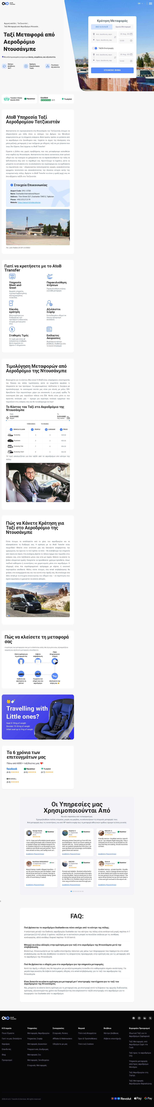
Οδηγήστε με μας (60, 1044)
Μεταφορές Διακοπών (37, 1044)
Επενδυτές (6, 1049)
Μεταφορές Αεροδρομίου (38, 1033)
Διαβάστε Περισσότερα (35, 854)
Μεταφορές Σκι (34, 1055)
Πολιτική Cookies (86, 1044)
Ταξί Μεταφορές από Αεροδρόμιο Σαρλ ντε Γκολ (138, 1044)
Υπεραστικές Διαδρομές (38, 1049)
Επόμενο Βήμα (112, 70)
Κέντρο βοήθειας (111, 1033)
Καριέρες (6, 1044)
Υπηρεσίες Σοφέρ (34, 1038)
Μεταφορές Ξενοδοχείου (38, 1060)
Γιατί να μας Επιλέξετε (12, 1038)
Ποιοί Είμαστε (8, 1033)
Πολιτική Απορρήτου (87, 1033)
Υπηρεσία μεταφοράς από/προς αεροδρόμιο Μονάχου (138, 1064)
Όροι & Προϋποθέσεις (87, 1038)
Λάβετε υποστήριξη (112, 1038)
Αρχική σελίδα (10, 23)
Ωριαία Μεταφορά (123, 27)
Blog (4, 1055)
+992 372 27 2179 (23, 200)
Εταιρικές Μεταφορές (37, 1065)
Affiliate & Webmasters (62, 1038)
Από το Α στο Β (102, 27)
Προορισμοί (7, 1060)
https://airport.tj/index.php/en (29, 202)
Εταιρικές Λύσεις (60, 1033)
